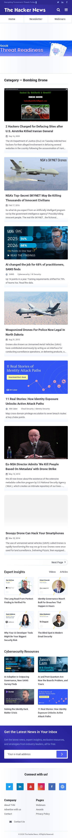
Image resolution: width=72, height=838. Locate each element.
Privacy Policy (43, 814)
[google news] (62, 786)
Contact (8, 814)
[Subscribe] (61, 754)
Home (12, 19)
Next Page (59, 562)
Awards (40, 809)
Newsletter (36, 19)
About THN (9, 805)
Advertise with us (12, 809)
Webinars (60, 19)
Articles (64, 572)
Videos (52, 572)
